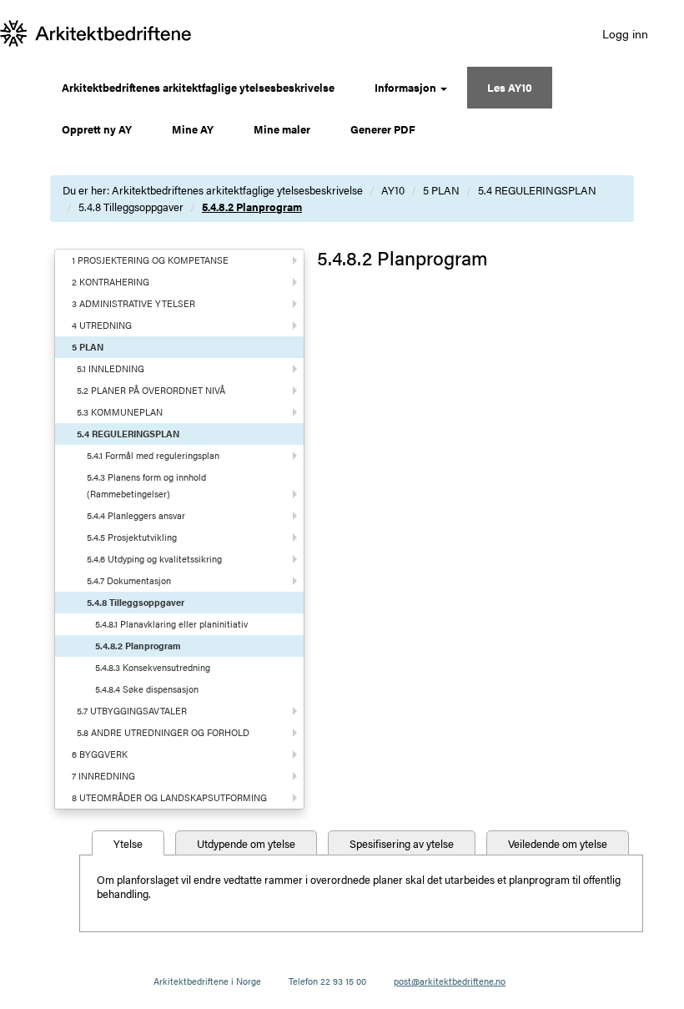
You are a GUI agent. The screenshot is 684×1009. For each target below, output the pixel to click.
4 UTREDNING (102, 325)
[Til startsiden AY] (96, 33)
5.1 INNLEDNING (110, 368)
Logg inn (625, 33)
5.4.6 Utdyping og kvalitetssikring (154, 558)
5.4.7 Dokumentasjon (129, 580)
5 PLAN (441, 190)
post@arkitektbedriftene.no (449, 981)
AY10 (393, 190)
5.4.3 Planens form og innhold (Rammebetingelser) (146, 485)
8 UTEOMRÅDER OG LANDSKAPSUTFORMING (169, 797)
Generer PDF (382, 129)
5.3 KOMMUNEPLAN (120, 412)
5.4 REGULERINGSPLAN (537, 190)
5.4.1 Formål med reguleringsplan (153, 455)
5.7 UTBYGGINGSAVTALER (132, 710)
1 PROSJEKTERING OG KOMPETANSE (150, 260)
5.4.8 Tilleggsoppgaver (131, 206)
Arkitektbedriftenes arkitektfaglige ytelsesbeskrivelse (198, 87)
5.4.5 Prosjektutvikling (132, 537)
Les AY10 (509, 87)
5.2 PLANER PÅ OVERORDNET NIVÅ (151, 390)
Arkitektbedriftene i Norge (207, 981)
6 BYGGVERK (100, 754)
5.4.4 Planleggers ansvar (136, 515)
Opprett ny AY (97, 129)
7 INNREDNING (103, 775)
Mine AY (193, 129)
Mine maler (282, 129)
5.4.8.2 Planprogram (252, 206)
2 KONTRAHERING (110, 281)
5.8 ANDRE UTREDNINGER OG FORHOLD (163, 732)
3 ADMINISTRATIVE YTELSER (133, 303)
